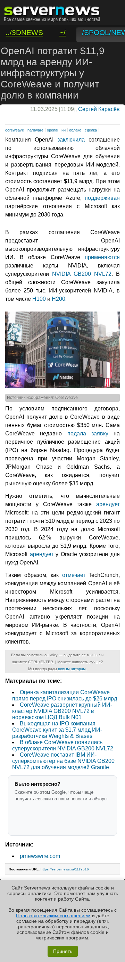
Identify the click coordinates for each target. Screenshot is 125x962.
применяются (102, 257)
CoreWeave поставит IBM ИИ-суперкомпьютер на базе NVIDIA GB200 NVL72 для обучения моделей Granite (63, 761)
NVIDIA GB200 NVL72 (81, 274)
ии (63, 130)
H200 (58, 299)
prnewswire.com (40, 856)
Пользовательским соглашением (53, 915)
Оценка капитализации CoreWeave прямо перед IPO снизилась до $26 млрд (64, 695)
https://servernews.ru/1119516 (65, 869)
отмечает (73, 575)
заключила (71, 140)
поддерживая (102, 198)
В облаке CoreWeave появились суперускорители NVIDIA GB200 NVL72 (62, 745)
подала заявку (87, 433)
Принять (62, 951)
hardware (35, 130)
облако (75, 130)
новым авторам (72, 669)
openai (52, 130)
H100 (39, 299)
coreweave (14, 130)
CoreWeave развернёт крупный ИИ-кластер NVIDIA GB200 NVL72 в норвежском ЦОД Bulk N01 (62, 711)
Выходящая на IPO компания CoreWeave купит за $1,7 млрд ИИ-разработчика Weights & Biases (57, 730)
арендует (108, 504)
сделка (91, 130)
